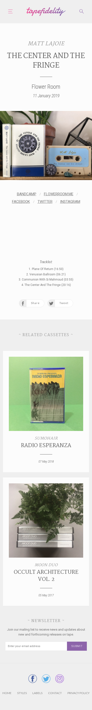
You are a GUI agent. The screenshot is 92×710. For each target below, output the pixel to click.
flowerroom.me (58, 194)
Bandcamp (26, 194)
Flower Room (46, 87)
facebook (21, 201)
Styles (22, 693)
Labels (37, 693)
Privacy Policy (78, 693)
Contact (55, 693)
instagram (70, 201)
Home (7, 693)
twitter (45, 201)
